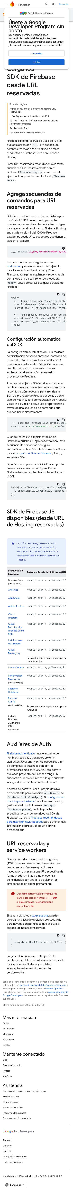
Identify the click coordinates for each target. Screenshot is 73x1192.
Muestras (8, 1034)
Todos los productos (13, 1162)
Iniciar (36, 62)
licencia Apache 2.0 (55, 988)
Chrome (7, 1145)
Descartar (36, 53)
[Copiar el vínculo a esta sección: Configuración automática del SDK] (25, 345)
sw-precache (40, 915)
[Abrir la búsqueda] (47, 4)
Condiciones (9, 1176)
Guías (6, 1023)
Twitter (6, 1070)
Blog (5, 1059)
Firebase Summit (12, 1065)
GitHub (6, 1044)
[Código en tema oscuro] (63, 248)
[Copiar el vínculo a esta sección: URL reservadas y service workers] (49, 850)
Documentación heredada (17, 1118)
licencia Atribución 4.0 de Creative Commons (42, 985)
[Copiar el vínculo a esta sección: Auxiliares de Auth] (54, 745)
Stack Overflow (11, 1096)
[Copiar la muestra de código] (63, 294)
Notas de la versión (13, 1107)
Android (7, 1140)
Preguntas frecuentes (14, 1112)
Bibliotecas (8, 1039)
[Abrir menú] (5, 4)
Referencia (9, 1028)
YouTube (7, 1076)
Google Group (10, 1101)
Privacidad (25, 1176)
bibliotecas (13, 266)
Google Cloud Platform (15, 1156)
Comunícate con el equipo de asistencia (24, 1091)
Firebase (7, 1151)
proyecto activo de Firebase (33, 453)
